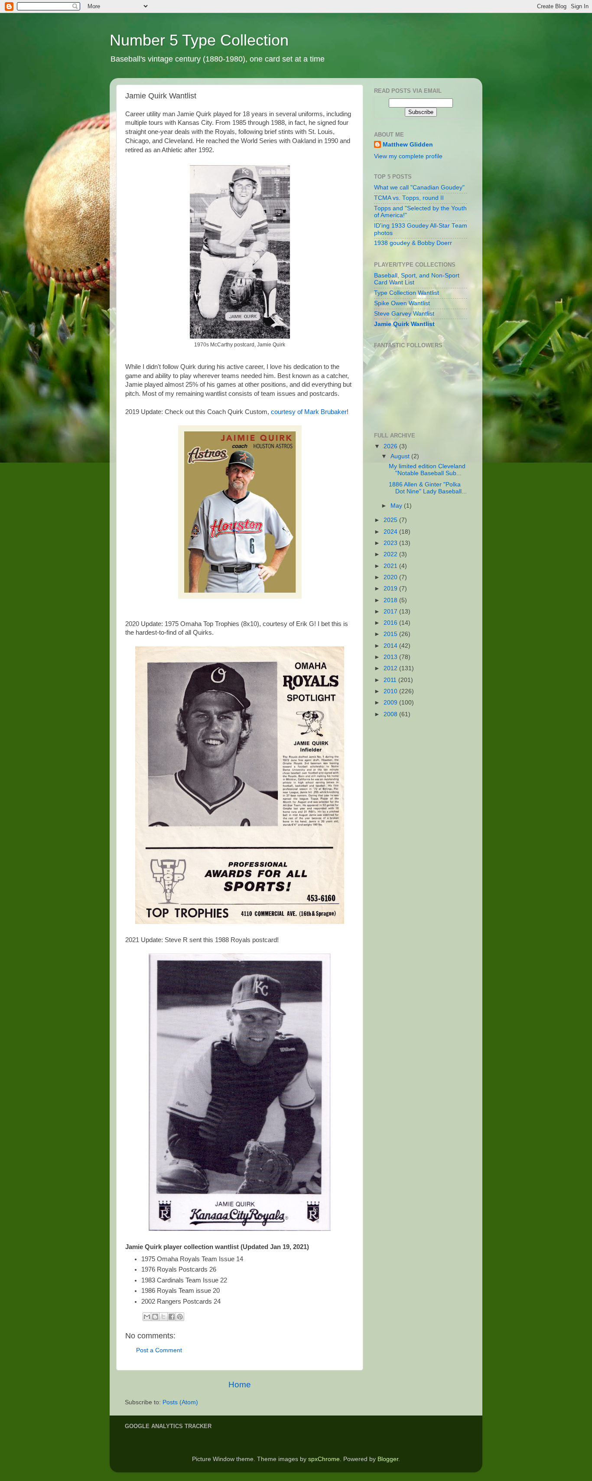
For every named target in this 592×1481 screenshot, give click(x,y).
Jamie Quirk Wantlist (404, 324)
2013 (391, 657)
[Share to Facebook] (171, 1316)
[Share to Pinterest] (180, 1316)
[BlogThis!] (155, 1316)
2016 (391, 623)
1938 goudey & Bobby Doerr (413, 243)
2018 (391, 600)
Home (239, 1384)
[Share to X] (163, 1316)
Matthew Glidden (408, 144)
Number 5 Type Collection (199, 40)
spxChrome (324, 1459)
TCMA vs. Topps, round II (409, 198)
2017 (391, 611)
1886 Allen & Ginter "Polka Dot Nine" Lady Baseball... (428, 488)
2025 (391, 520)
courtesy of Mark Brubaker (309, 411)
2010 (391, 691)
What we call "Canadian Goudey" (419, 187)
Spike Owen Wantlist (402, 303)
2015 (391, 634)
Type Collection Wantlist (406, 293)
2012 (391, 668)
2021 (391, 566)
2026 (391, 446)
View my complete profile (408, 156)
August (400, 456)
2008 (391, 714)
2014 (391, 646)
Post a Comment (159, 1350)
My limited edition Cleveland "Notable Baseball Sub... (427, 469)
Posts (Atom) (180, 1402)
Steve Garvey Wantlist (404, 313)
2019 (391, 588)
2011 (391, 680)
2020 (391, 577)
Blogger (387, 1459)
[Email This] (147, 1316)
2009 (391, 702)
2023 (391, 543)
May (397, 505)
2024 (391, 531)
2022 (391, 554)
